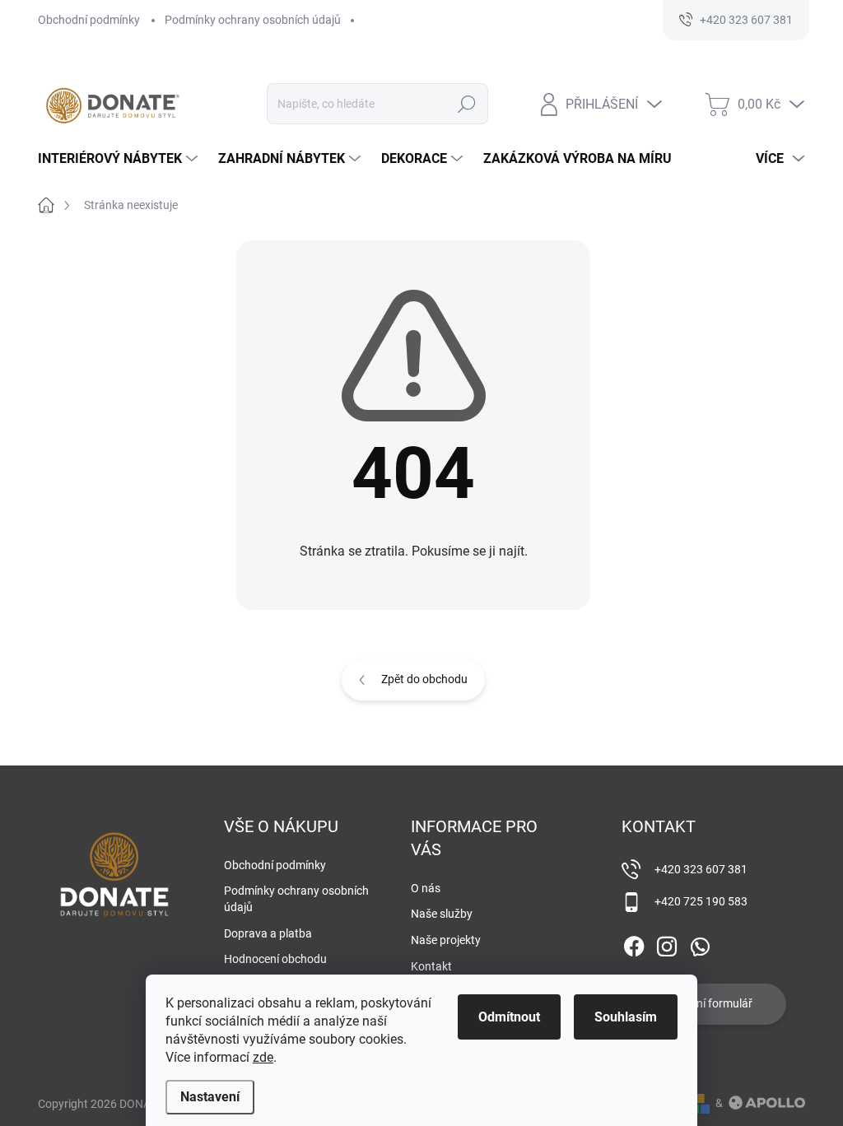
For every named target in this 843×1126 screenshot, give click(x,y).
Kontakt (431, 966)
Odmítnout (509, 1017)
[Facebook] (634, 943)
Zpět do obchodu (424, 679)
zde (263, 1057)
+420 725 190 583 (701, 901)
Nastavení (210, 1097)
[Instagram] (666, 943)
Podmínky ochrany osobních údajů (253, 19)
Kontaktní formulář (703, 1003)
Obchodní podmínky (89, 19)
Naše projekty (446, 940)
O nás (425, 888)
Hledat (466, 103)
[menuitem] (120, 159)
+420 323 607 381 (701, 869)
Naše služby (442, 913)
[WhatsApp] (699, 943)
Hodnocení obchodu (275, 958)
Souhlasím (625, 1017)
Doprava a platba (268, 933)
